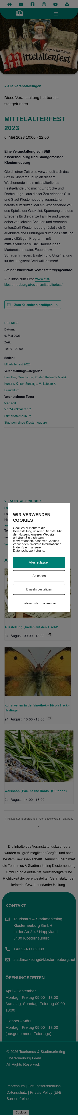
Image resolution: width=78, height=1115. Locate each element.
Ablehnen (39, 575)
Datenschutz (30, 603)
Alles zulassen (39, 562)
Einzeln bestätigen (39, 589)
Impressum (49, 603)
